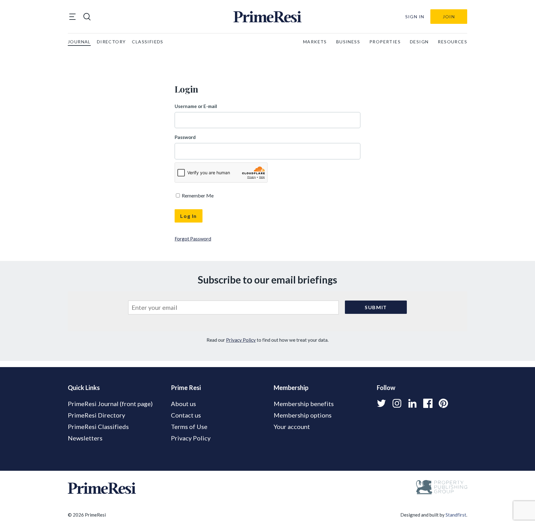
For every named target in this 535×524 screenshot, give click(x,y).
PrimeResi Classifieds (98, 426)
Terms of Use (189, 426)
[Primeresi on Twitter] (381, 403)
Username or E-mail (196, 106)
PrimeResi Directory (96, 415)
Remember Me (197, 195)
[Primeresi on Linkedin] (412, 403)
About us (183, 403)
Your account (292, 426)
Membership (291, 387)
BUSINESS (348, 41)
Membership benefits (304, 403)
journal (79, 41)
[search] (87, 16)
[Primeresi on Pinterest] (443, 403)
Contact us (186, 415)
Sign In (414, 16)
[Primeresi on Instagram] (397, 403)
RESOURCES (452, 41)
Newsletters (85, 438)
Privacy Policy (241, 340)
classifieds (147, 41)
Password (185, 137)
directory (111, 41)
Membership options (303, 415)
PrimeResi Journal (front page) (110, 403)
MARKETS (315, 41)
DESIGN (419, 41)
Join (449, 16)
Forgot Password (193, 238)
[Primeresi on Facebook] (428, 403)
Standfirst (456, 515)
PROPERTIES (385, 41)
